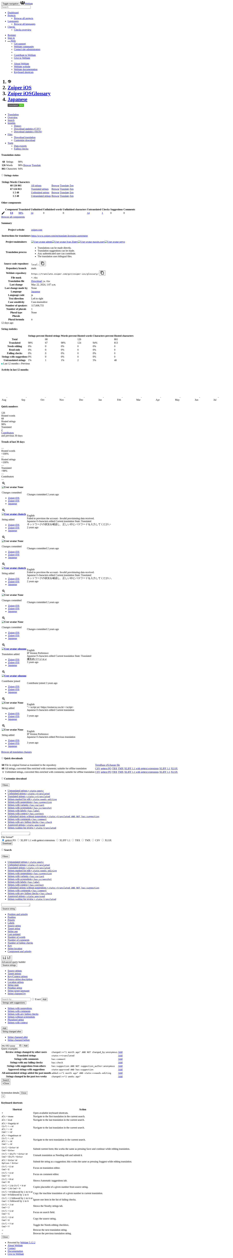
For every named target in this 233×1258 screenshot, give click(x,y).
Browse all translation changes (16, 752)
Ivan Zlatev (72, 241)
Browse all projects (23, 18)
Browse (27, 165)
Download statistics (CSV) (27, 128)
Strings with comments (19, 1011)
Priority (11, 920)
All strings (36, 185)
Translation (13, 114)
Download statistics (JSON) (28, 131)
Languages (13, 21)
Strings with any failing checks (23, 1014)
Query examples (9, 1048)
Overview (13, 117)
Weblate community (24, 46)
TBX (114, 768)
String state (13, 985)
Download (36, 281)
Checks (11, 27)
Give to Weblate (22, 58)
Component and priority (20, 951)
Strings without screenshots (21, 1016)
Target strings (14, 973)
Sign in (11, 38)
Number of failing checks (20, 942)
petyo (122, 241)
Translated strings (40, 189)
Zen (72, 185)
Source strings (15, 970)
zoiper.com (36, 229)
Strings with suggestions (20, 1008)
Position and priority (18, 914)
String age (13, 931)
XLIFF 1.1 (164, 768)
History (17, 126)
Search (11, 120)
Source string (14, 925)
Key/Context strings (18, 976)
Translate (36, 165)
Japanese (17, 99)
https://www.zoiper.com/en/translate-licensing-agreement (59, 235)
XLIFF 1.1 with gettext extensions (141, 768)
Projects (12, 15)
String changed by (17, 993)
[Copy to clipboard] (42, 263)
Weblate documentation (25, 69)
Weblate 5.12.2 (27, 1242)
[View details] (4, 484)
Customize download (24, 140)
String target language (18, 990)
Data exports (20, 146)
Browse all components (13, 217)
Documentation (15, 1251)
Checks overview (22, 29)
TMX (121, 768)
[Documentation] (2, 175)
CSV (97, 768)
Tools (10, 143)
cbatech (21, 514)
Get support (20, 43)
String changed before (19, 1040)
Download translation (25, 137)
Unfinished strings (40, 192)
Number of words (16, 937)
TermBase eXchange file (107, 765)
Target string (14, 928)
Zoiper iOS (20, 87)
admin (48, 241)
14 (32, 213)
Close (23, 1093)
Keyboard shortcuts (23, 72)
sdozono (21, 648)
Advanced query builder (13, 962)
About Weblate (21, 63)
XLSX (174, 768)
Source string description (20, 979)
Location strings (16, 982)
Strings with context (18, 1022)
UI (11, 213)
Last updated (14, 934)
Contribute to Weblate (25, 55)
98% (21, 213)
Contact (11, 1248)
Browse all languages (24, 24)
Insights (11, 123)
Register (12, 35)
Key (10, 945)
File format (7, 837)
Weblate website (22, 66)
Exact (37, 999)
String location (15, 948)
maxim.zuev (98, 241)
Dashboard (13, 12)
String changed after (18, 1037)
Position (12, 917)
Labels (11, 923)
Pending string (15, 987)
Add (44, 999)
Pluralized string (16, 1019)
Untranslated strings (41, 196)
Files (10, 134)
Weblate (29, 3)
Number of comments (18, 940)
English (31, 515)
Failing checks (21, 148)
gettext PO (106, 768)
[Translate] (3, 213)
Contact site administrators (27, 49)
